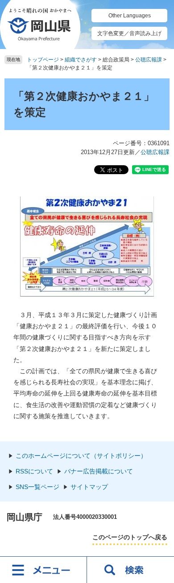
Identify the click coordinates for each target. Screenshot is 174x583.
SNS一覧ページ (37, 486)
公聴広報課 (148, 60)
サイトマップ (89, 486)
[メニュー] (43, 569)
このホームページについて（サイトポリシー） (81, 455)
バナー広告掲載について (98, 471)
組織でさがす (81, 60)
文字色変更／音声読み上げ (129, 33)
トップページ (43, 60)
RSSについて (34, 471)
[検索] (130, 569)
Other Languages (129, 15)
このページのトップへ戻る (129, 537)
